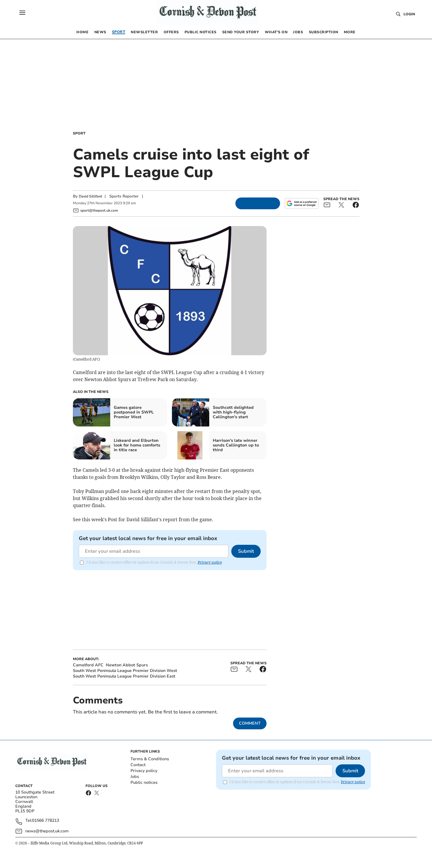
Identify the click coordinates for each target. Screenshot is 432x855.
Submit (246, 551)
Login (409, 14)
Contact (137, 765)
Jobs (134, 776)
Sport (79, 133)
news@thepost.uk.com (47, 831)
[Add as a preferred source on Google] (301, 203)
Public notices (144, 782)
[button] (22, 13)
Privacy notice (210, 562)
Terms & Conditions (149, 759)
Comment (250, 723)
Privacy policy (143, 770)
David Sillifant (90, 196)
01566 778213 (45, 820)
